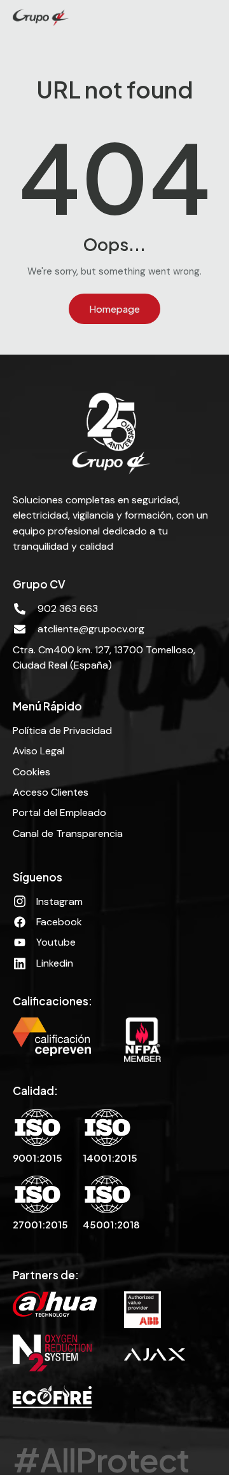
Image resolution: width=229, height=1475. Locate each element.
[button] (215, 18)
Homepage (114, 308)
